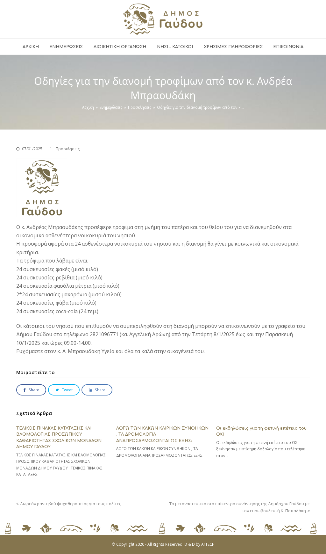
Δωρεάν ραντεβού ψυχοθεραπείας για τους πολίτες (70, 503)
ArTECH (208, 544)
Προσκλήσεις (68, 148)
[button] (31, 389)
